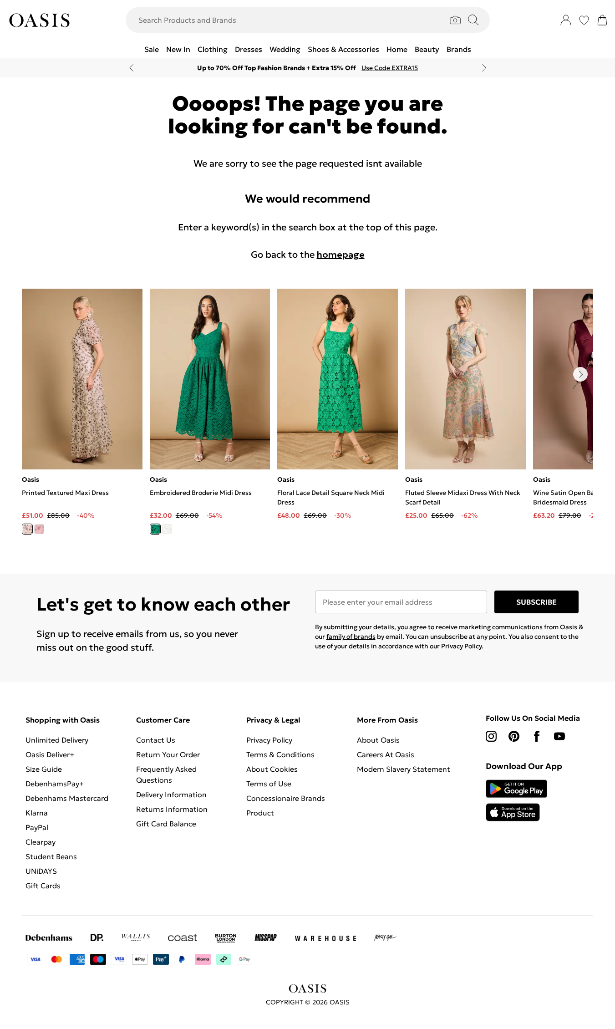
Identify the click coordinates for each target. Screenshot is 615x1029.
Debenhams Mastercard (66, 798)
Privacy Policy (269, 739)
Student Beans (51, 856)
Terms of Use (268, 783)
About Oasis (378, 739)
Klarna (36, 812)
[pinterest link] (513, 736)
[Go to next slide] (580, 374)
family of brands (351, 636)
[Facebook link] (536, 736)
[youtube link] (559, 736)
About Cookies (272, 769)
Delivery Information (171, 794)
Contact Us (155, 739)
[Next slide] (484, 68)
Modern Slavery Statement (403, 769)
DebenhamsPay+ (54, 783)
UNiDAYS (41, 871)
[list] (307, 417)
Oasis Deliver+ (49, 754)
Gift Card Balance (166, 823)
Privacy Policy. (462, 646)
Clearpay (40, 841)
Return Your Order (168, 754)
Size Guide (43, 769)
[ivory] (27, 529)
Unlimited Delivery (56, 739)
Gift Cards (43, 885)
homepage (341, 254)
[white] (167, 529)
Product (260, 812)
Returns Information (172, 809)
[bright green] (155, 529)
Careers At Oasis (385, 754)
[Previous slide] (131, 68)
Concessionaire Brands (285, 798)
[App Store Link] (516, 800)
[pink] (39, 529)
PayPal (36, 827)
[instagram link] (491, 736)
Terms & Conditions (280, 754)
